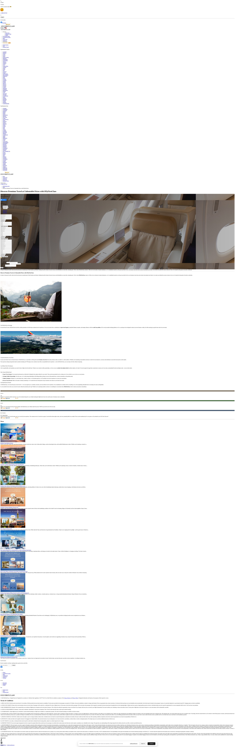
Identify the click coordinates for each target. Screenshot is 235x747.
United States (5, 66)
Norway (4, 84)
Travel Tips (5, 39)
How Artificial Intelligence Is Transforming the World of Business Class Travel (15, 550)
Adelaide (4, 108)
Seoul (4, 120)
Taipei (4, 135)
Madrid (4, 133)
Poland (4, 91)
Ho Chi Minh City (6, 151)
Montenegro (5, 90)
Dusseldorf (5, 143)
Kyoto (4, 152)
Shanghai (5, 123)
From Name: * (3, 262)
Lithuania (5, 89)
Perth (4, 127)
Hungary (4, 102)
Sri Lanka (5, 93)
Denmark (5, 99)
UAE (4, 92)
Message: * (2, 266)
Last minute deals (6, 36)
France (4, 72)
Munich (4, 116)
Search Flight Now (4, 226)
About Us (5, 40)
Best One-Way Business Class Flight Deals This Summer (11, 614)
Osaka (4, 118)
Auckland (5, 110)
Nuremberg (5, 159)
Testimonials (5, 675)
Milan (4, 137)
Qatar (4, 69)
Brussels (4, 144)
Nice (4, 155)
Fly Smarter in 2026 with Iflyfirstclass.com (8, 635)
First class (5, 682)
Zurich (4, 122)
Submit (14, 665)
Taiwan (4, 61)
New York (5, 117)
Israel (4, 97)
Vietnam (4, 67)
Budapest (5, 162)
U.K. (4, 65)
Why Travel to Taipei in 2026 (6, 528)
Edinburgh (5, 167)
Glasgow (4, 157)
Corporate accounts (6, 37)
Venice (4, 139)
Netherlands (5, 59)
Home (4, 672)
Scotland (4, 80)
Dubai (4, 113)
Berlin (4, 112)
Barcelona (5, 132)
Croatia (4, 87)
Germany (5, 71)
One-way (5, 211)
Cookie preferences (10, 745)
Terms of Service (67, 698)
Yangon (4, 150)
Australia (4, 51)
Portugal (4, 85)
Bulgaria (4, 100)
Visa (4, 46)
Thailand (4, 62)
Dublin (4, 164)
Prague (4, 153)
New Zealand (5, 74)
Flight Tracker (5, 44)
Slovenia (4, 94)
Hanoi (4, 154)
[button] (2, 17)
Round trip (5, 210)
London (4, 130)
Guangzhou (5, 148)
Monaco (4, 83)
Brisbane (4, 146)
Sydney (4, 126)
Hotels (6, 35)
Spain (4, 68)
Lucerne (4, 160)
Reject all (143, 743)
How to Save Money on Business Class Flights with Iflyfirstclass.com (13, 571)
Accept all (151, 743)
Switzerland (5, 60)
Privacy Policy (75, 698)
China (4, 54)
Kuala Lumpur (6, 57)
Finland (4, 98)
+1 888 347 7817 (3, 184)
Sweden (4, 79)
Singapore (5, 145)
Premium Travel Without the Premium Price (8, 657)
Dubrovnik (5, 168)
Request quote (5, 692)
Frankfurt (5, 131)
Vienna (4, 163)
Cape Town (5, 141)
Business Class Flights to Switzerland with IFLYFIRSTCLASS (12, 485)
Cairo (4, 140)
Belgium (4, 52)
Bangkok (4, 121)
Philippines (5, 76)
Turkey (4, 63)
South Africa (5, 73)
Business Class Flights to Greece (6, 443)
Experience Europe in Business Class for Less (9, 507)
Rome (4, 124)
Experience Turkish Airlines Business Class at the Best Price (12, 464)
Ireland (4, 81)
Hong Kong (5, 115)
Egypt (4, 55)
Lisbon (4, 161)
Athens (4, 166)
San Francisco (5, 119)
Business (4, 683)
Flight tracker (5, 689)
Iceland (4, 82)
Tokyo (4, 129)
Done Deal (6, 42)
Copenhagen (5, 134)
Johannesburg (5, 142)
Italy (4, 70)
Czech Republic (6, 103)
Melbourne (5, 138)
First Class (7, 32)
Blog (4, 38)
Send (2, 267)
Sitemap (4, 677)
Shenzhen (5, 149)
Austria (4, 101)
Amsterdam (5, 109)
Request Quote (6, 47)
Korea (4, 78)
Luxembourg (5, 95)
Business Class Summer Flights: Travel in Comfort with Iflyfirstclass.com (14, 592)
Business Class (8, 34)
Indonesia (5, 88)
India (4, 77)
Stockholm (5, 170)
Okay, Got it (3, 738)
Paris (4, 128)
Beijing (4, 111)
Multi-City (5, 212)
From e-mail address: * (4, 263)
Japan (4, 56)
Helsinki (4, 156)
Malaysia (4, 58)
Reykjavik (5, 165)
